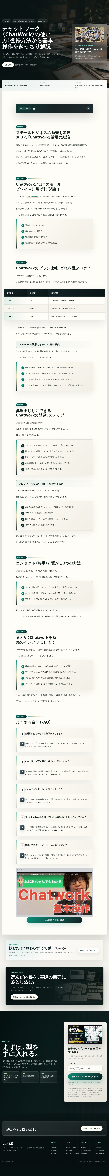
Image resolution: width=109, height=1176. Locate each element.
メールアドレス (73, 1063)
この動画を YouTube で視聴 (54, 920)
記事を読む (8, 65)
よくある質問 (100, 1150)
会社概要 (53, 1153)
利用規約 (83, 1147)
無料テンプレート (71, 1147)
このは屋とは (55, 1147)
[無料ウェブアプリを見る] (54, 950)
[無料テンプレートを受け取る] (54, 1128)
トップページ (100, 1153)
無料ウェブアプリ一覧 (72, 1153)
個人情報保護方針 (86, 1150)
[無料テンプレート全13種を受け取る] (54, 986)
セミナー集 (69, 1150)
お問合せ (98, 1147)
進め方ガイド (55, 1150)
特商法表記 (84, 1153)
